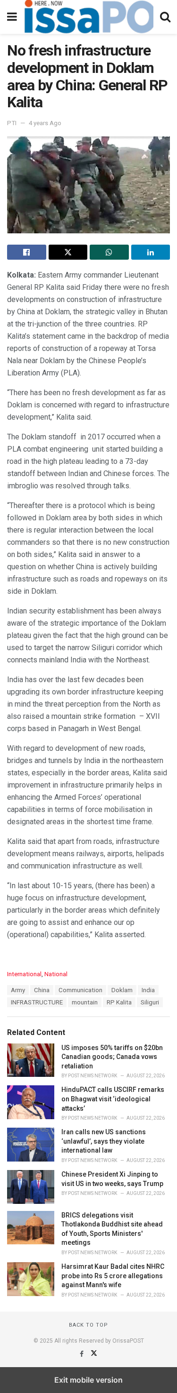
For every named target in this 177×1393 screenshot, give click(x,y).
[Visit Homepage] (88, 17)
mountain (85, 1002)
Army (18, 990)
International (24, 974)
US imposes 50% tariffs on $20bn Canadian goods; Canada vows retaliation (112, 1057)
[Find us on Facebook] (82, 1354)
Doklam (122, 990)
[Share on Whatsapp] (109, 252)
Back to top (88, 1325)
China (42, 990)
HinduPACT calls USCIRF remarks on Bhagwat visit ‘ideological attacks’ (112, 1099)
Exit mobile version (88, 1380)
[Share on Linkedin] (150, 252)
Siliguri (150, 1002)
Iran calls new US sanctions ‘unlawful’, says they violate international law (103, 1141)
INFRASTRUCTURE (37, 1002)
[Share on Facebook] (26, 252)
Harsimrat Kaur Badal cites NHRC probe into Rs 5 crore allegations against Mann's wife (112, 1276)
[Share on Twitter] (68, 252)
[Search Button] (165, 17)
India (148, 990)
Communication (80, 990)
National (55, 974)
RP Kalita (119, 1002)
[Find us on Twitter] (94, 1354)
